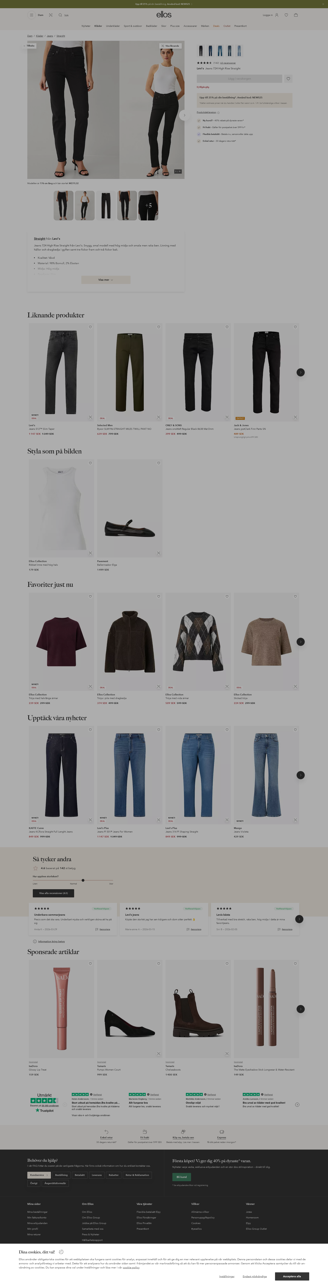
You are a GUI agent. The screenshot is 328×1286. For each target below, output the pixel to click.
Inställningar (227, 1276)
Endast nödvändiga (255, 1276)
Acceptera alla (292, 1276)
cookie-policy (131, 1267)
